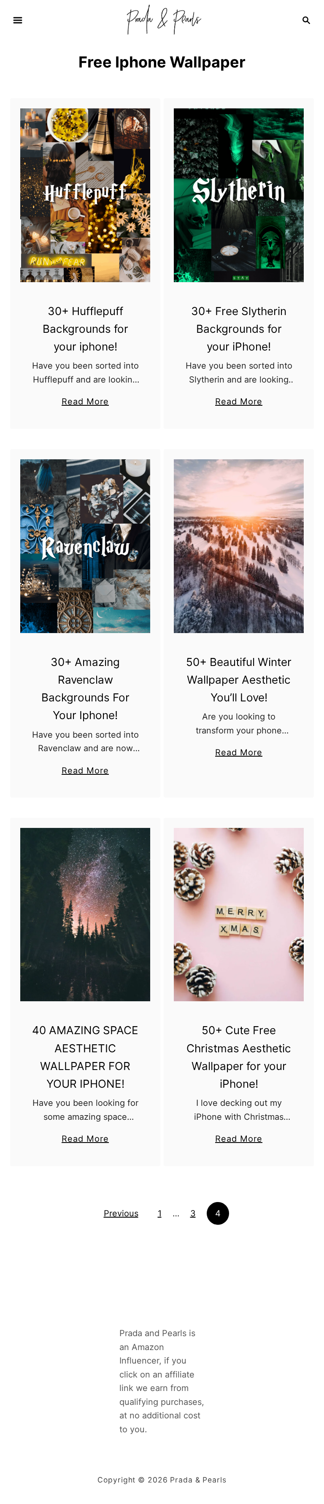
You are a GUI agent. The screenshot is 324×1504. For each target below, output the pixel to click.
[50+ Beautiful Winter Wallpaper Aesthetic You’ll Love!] (239, 546)
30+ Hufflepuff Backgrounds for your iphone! (85, 329)
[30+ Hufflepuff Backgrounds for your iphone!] (85, 195)
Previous (121, 1213)
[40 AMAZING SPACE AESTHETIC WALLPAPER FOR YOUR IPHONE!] (85, 914)
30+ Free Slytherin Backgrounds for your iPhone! (238, 329)
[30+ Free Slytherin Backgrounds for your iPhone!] (239, 195)
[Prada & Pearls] (161, 19)
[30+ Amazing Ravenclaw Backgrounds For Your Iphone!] (85, 546)
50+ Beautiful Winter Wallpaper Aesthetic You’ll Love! (239, 679)
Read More (85, 402)
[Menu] (17, 20)
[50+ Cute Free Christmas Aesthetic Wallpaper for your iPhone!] (239, 914)
